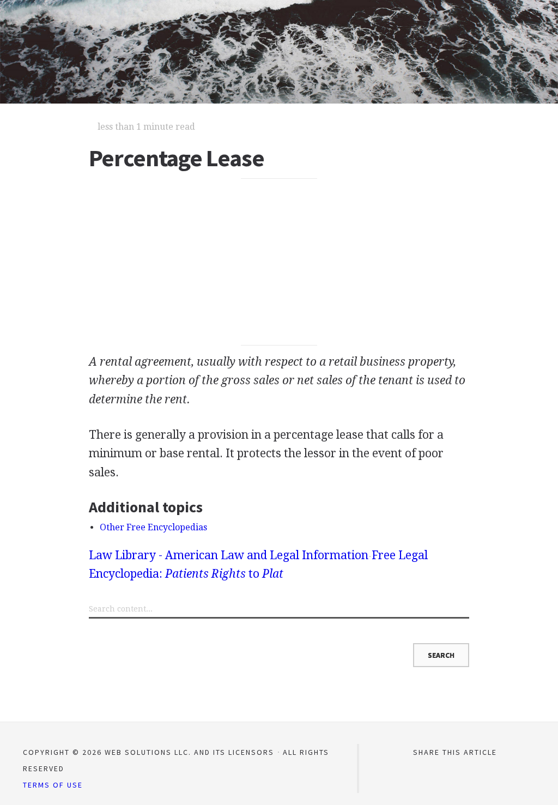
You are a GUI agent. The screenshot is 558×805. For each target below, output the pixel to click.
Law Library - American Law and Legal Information (228, 555)
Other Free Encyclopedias (153, 527)
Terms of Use (53, 785)
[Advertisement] (279, 262)
